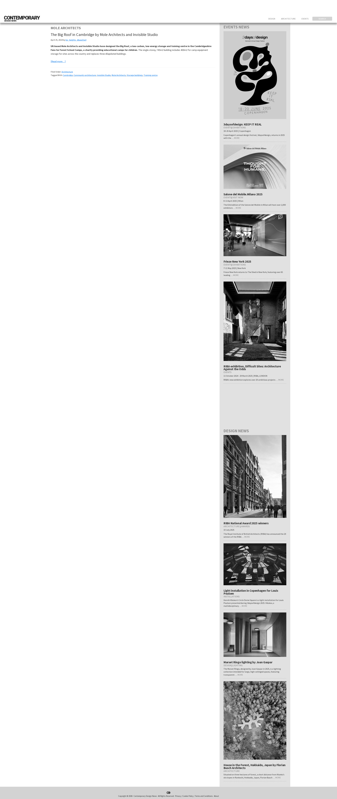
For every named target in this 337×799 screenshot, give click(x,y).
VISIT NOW (237, 197)
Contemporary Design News (145, 796)
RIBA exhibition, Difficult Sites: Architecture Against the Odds (252, 367)
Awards (245, 526)
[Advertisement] (285, 7)
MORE (237, 138)
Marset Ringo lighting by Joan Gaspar (248, 662)
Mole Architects (119, 75)
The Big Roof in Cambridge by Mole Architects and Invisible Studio (104, 34)
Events (227, 127)
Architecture (67, 71)
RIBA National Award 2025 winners (246, 523)
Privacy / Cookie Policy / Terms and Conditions (194, 796)
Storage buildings (135, 75)
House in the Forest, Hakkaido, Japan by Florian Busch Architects (255, 766)
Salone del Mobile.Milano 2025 (243, 194)
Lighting (238, 665)
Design (227, 665)
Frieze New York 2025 (237, 261)
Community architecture (85, 75)
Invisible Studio (104, 75)
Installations (232, 596)
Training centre (151, 75)
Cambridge (68, 75)
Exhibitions (239, 127)
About (216, 796)
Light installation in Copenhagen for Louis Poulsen (251, 592)
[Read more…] (58, 61)
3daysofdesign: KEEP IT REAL (243, 124)
